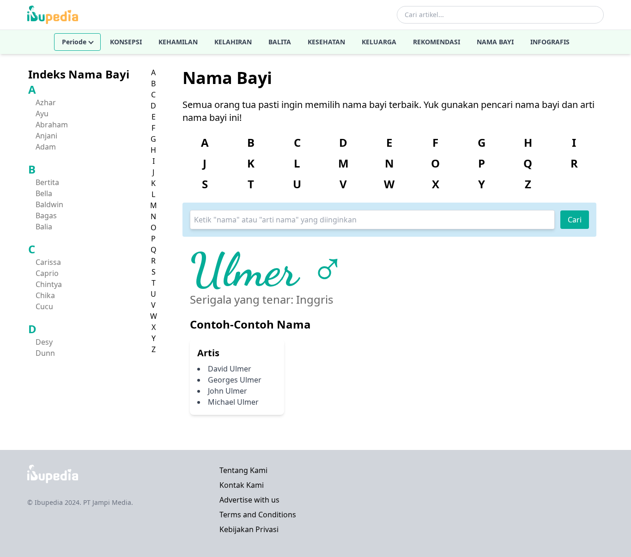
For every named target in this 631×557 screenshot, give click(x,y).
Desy (44, 342)
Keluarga (379, 41)
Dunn (45, 353)
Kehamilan (178, 41)
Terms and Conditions (257, 514)
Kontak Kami (241, 485)
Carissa (48, 262)
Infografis (550, 41)
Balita (279, 41)
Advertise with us (249, 500)
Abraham (52, 125)
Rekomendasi (436, 41)
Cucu (44, 306)
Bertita (47, 182)
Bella (44, 193)
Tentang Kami (243, 470)
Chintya (49, 284)
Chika (45, 295)
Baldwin (49, 204)
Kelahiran (233, 41)
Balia (44, 227)
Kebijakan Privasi (249, 529)
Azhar (46, 102)
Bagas (46, 215)
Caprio (47, 273)
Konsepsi (126, 41)
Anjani (46, 136)
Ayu (42, 113)
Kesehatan (326, 41)
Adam (46, 147)
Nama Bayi (495, 41)
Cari (575, 220)
